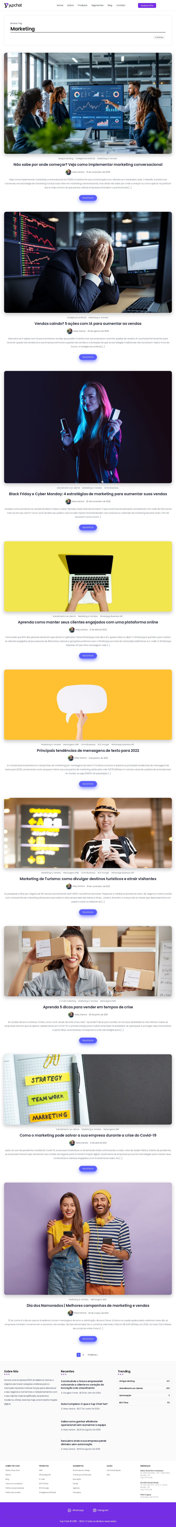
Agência (76, 1488)
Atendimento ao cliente (68, 487)
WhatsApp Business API (111, 616)
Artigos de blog (65, 158)
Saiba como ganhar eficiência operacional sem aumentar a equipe (83, 1423)
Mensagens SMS (71, 744)
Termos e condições (14, 1483)
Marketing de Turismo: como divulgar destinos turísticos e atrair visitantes (88, 878)
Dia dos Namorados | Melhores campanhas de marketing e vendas (88, 1305)
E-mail (42, 1479)
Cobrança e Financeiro (82, 1475)
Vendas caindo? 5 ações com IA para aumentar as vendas (88, 323)
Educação (77, 1479)
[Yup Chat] (13, 5)
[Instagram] (100, 1510)
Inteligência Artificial (85, 158)
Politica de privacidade (15, 1488)
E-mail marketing (67, 1001)
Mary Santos (78, 172)
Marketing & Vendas (107, 158)
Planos (8, 1475)
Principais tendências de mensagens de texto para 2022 (88, 750)
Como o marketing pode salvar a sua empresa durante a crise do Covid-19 (88, 1135)
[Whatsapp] (75, 1510)
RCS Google (103, 744)
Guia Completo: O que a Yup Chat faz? (84, 1404)
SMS (40, 1470)
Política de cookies (13, 1492)
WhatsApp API (45, 1475)
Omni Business (111, 487)
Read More (88, 197)
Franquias (77, 1492)
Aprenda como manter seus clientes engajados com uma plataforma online (88, 622)
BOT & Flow (43, 1483)
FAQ (108, 1475)
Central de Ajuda (114, 1470)
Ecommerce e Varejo (81, 1470)
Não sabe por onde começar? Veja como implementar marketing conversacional (87, 164)
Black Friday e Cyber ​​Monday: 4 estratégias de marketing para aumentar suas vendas (88, 493)
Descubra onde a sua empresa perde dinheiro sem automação (83, 1442)
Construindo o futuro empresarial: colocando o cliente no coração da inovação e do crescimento (82, 1385)
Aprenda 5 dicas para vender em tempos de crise (88, 1007)
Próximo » (93, 1354)
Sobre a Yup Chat (13, 1470)
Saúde (75, 1483)
